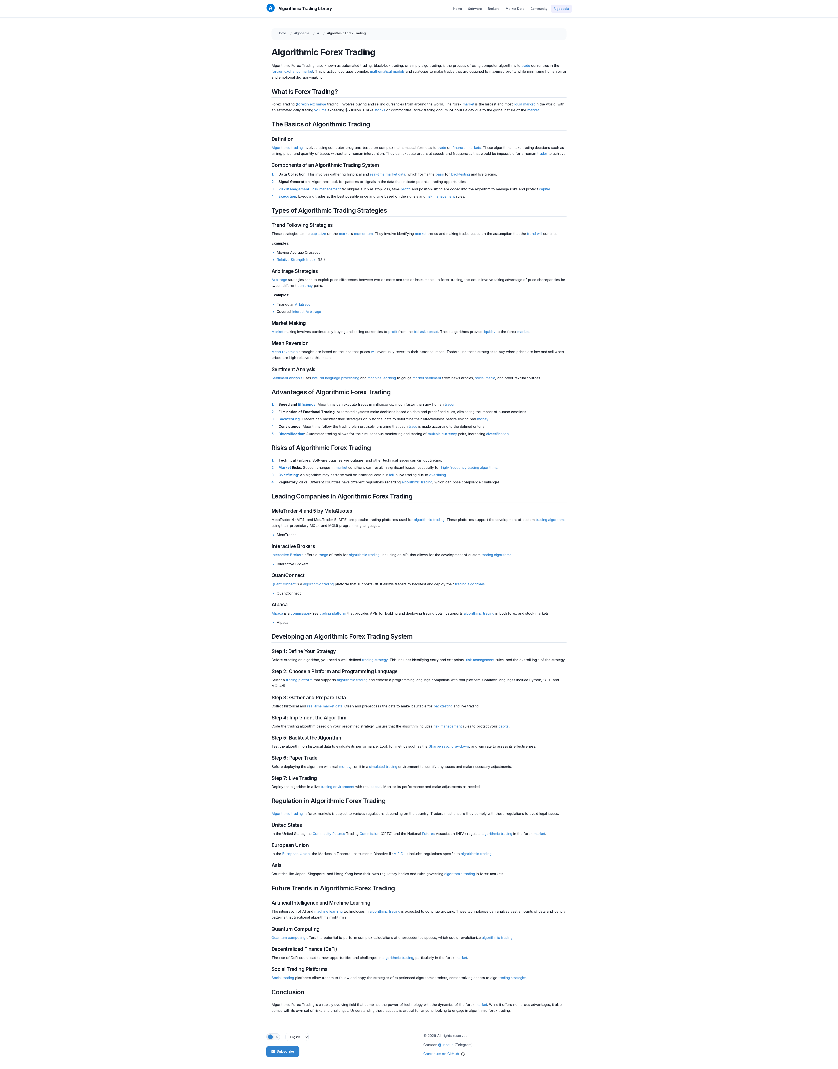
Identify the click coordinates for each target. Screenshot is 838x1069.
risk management (440, 196)
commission (300, 613)
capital (544, 189)
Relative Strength (291, 259)
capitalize (318, 233)
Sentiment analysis (286, 378)
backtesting (460, 174)
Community (539, 8)
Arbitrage (279, 280)
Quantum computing (288, 937)
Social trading (282, 978)
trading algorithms (550, 519)
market (307, 71)
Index (310, 259)
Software (475, 8)
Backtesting (289, 419)
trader (542, 153)
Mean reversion (284, 352)
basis (440, 174)
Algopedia (561, 8)
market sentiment (426, 378)
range (323, 555)
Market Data (515, 8)
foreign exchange (286, 71)
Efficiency (307, 404)
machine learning (381, 378)
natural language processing (335, 378)
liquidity (489, 331)
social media (485, 378)
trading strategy (375, 660)
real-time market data (387, 174)
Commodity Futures (329, 833)
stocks (379, 110)
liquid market (524, 104)
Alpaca (277, 613)
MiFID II (400, 854)
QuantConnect (283, 584)
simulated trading (383, 766)
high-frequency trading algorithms (469, 467)
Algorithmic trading (287, 147)
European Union (296, 854)
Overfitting (288, 475)
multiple (434, 434)
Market (277, 331)
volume (320, 110)
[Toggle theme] (273, 1036)
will (539, 233)
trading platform (332, 613)
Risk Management (293, 189)
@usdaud (445, 1045)
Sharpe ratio (439, 746)
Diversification (291, 434)
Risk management (326, 189)
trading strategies (512, 978)
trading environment (337, 787)
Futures (428, 833)
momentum (363, 233)
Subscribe (285, 1051)
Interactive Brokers (287, 555)
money (482, 419)
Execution (287, 196)
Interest (298, 311)
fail (391, 475)
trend (531, 233)
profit (405, 189)
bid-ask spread (426, 331)
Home (457, 8)
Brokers (494, 8)
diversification (497, 434)
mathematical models (387, 71)
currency (305, 285)
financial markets (467, 147)
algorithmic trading (417, 482)
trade (526, 65)
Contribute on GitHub (441, 1054)
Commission (370, 833)
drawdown (460, 746)
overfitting (437, 475)
